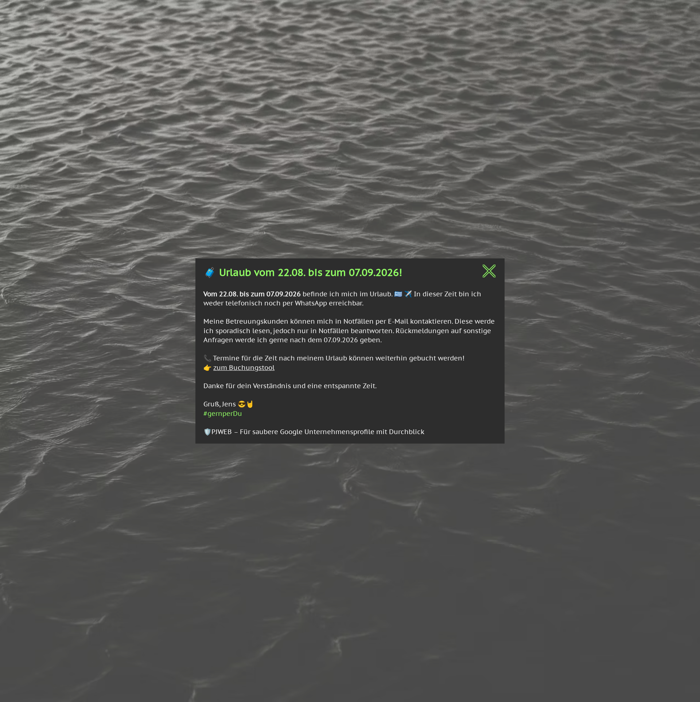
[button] (489, 271)
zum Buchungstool (244, 367)
